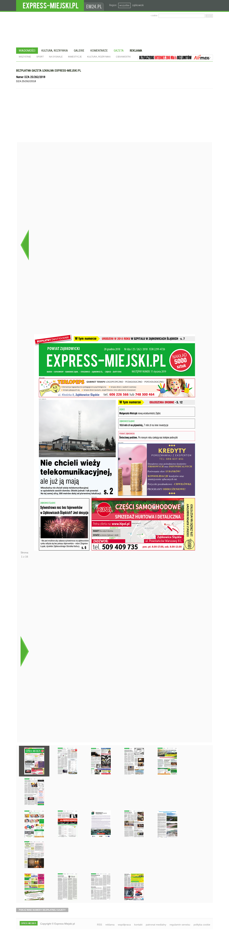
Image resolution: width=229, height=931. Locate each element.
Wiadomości (27, 50)
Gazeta (119, 50)
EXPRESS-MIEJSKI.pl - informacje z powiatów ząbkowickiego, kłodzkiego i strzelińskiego (50, 5)
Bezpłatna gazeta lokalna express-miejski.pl (48, 70)
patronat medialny (156, 924)
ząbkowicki (138, 5)
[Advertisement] (114, 115)
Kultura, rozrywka (54, 50)
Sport (40, 56)
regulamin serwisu (180, 924)
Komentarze (99, 50)
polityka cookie (202, 924)
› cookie (153, 15)
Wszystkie (25, 56)
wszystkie (124, 5)
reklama (109, 924)
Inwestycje (75, 56)
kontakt (138, 924)
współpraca (124, 924)
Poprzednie (24, 245)
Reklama (136, 50)
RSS (99, 924)
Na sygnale (56, 56)
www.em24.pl (95, 5)
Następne (24, 651)
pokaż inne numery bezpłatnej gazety (42, 910)
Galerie (79, 50)
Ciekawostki (123, 56)
